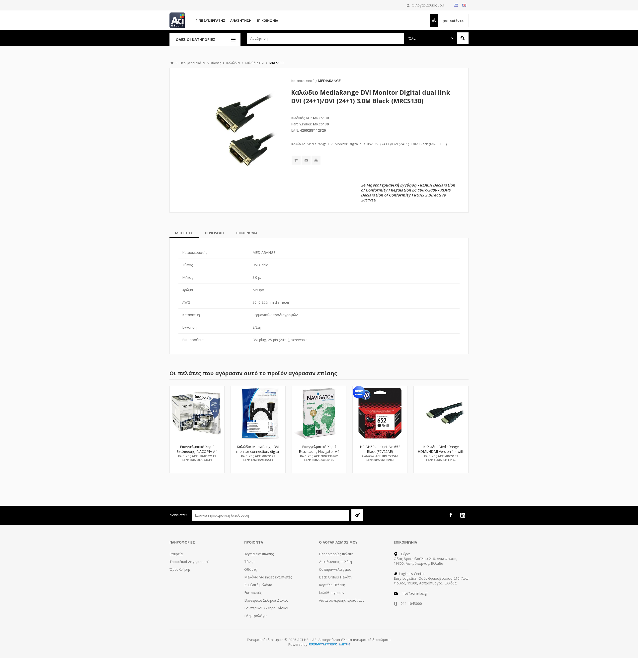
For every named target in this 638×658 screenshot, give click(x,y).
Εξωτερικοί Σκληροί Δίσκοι (266, 600)
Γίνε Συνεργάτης (210, 20)
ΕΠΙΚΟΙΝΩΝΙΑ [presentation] (246, 233)
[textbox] (325, 38)
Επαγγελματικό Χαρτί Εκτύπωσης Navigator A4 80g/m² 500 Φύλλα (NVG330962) (319, 453)
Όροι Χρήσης (179, 569)
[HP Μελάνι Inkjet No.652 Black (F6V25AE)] (380, 413)
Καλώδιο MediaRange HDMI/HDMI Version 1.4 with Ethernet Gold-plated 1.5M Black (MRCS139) (441, 453)
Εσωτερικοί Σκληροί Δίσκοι (266, 608)
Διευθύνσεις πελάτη (335, 561)
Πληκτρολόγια (255, 615)
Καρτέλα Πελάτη (332, 584)
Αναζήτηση (240, 20)
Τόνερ (249, 561)
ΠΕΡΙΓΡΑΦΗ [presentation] (214, 233)
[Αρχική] (171, 63)
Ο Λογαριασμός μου (428, 5)
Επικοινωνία (267, 20)
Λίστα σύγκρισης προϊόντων (342, 600)
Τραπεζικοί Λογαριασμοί (189, 561)
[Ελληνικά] (456, 5)
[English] (464, 5)
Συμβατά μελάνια (258, 584)
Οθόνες (250, 569)
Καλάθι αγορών (331, 592)
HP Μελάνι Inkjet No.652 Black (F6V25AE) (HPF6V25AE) (380, 451)
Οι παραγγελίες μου (335, 569)
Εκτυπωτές (252, 592)
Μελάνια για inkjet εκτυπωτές (268, 577)
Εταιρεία (176, 554)
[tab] (184, 233)
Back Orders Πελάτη (335, 577)
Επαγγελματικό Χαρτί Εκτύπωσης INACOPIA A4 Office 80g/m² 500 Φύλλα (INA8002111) (197, 453)
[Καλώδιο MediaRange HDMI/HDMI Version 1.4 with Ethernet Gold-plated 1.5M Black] (441, 413)
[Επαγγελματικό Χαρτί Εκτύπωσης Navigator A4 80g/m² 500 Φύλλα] (319, 413)
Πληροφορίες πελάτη (336, 554)
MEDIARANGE (329, 80)
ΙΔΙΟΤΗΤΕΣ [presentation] (184, 233)
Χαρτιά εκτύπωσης (259, 554)
